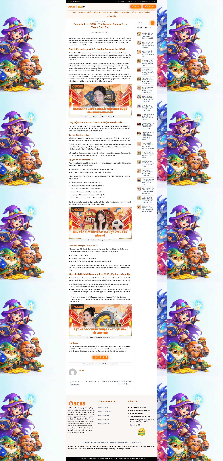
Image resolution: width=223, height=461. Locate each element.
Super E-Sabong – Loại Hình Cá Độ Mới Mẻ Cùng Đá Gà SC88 (148, 117)
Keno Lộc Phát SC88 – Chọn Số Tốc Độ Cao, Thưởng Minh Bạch (148, 145)
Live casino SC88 (100, 21)
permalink (114, 364)
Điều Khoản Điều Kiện (117, 442)
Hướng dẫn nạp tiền (104, 415)
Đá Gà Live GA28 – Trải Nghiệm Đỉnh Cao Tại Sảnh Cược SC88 (148, 126)
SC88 (74, 12)
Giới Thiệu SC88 (102, 442)
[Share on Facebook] (94, 357)
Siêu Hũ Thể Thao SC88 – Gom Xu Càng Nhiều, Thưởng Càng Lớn (148, 35)
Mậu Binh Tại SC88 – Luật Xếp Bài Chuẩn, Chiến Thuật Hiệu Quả (147, 209)
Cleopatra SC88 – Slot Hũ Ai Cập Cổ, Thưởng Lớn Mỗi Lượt (148, 62)
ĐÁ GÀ (116, 12)
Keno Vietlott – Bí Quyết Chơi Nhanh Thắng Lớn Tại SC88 (148, 154)
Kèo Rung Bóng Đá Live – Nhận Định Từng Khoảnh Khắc (148, 181)
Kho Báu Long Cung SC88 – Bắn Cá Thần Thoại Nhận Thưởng (147, 108)
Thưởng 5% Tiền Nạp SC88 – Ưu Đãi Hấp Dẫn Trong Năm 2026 (148, 44)
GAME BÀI (125, 12)
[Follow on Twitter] (152, 1)
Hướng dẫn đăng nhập (105, 411)
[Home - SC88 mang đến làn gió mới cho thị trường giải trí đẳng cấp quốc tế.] (76, 6)
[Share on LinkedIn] (106, 357)
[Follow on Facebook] (149, 1)
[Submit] (152, 23)
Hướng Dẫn (111, 16)
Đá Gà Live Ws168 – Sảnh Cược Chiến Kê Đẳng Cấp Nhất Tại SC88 (148, 136)
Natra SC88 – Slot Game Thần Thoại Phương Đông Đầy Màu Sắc (148, 71)
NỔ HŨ (89, 12)
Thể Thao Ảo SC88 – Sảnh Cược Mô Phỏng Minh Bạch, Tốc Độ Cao (148, 191)
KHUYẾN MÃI (144, 12)
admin (107, 32)
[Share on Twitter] (97, 357)
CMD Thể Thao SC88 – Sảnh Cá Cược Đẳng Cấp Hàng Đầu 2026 (147, 200)
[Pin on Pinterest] (103, 357)
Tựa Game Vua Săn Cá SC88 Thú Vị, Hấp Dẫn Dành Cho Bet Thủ (147, 99)
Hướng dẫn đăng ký (104, 407)
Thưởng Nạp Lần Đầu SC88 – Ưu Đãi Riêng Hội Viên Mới (148, 53)
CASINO (81, 12)
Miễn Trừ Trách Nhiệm (132, 442)
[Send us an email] (154, 1)
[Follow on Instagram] (151, 1)
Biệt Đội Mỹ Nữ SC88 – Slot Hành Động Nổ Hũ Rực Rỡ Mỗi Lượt (147, 81)
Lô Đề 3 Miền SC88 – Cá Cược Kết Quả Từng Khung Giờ (147, 172)
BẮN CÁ (97, 12)
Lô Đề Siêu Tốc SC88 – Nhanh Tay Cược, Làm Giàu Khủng (148, 163)
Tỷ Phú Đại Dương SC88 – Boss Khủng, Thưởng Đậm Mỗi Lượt (148, 90)
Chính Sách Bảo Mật (89, 442)
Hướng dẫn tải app (103, 423)
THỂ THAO (107, 12)
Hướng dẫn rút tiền (103, 419)
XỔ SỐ (134, 12)
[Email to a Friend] (100, 357)
